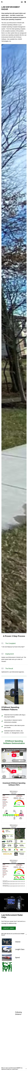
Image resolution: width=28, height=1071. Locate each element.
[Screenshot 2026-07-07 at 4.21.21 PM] (14, 806)
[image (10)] (2, 2)
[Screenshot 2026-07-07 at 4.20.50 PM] (14, 875)
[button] (22, 2)
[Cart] (25, 2)
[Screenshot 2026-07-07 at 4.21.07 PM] (14, 840)
